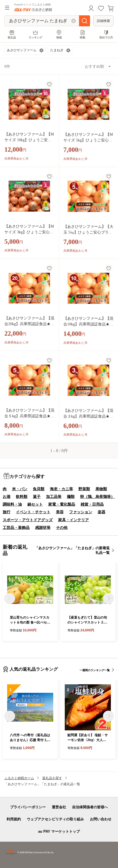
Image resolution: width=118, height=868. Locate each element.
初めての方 (106, 37)
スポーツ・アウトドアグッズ (28, 520)
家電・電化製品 (61, 504)
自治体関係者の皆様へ (90, 807)
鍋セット (35, 504)
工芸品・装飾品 (16, 527)
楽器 (101, 512)
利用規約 (14, 819)
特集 (82, 37)
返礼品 (12, 37)
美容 (60, 512)
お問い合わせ (100, 819)
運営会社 (59, 807)
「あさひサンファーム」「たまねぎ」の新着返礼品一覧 (72, 550)
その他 (62, 527)
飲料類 (21, 496)
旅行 (6, 512)
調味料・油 (12, 504)
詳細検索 (103, 21)
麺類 (71, 496)
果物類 (101, 489)
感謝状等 (42, 527)
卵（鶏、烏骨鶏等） (97, 496)
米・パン (19, 489)
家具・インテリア (73, 520)
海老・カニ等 (61, 489)
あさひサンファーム (21, 50)
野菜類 (84, 489)
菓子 (37, 496)
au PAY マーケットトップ (59, 831)
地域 (59, 37)
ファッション (80, 512)
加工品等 (53, 496)
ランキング (35, 37)
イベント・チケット (33, 512)
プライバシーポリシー (28, 807)
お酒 (6, 496)
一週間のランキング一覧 (95, 670)
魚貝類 (38, 489)
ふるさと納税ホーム (19, 778)
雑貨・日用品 (92, 504)
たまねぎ (56, 50)
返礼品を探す (52, 778)
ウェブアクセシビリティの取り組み (55, 819)
